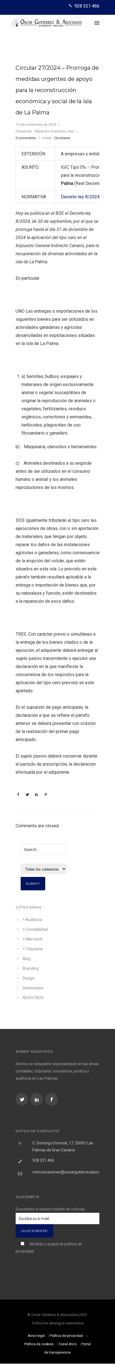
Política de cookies (39, 1344)
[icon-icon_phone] (71, 6)
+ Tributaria (33, 949)
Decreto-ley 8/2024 (80, 196)
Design (29, 978)
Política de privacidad (66, 1336)
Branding (31, 968)
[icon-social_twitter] (23, 1099)
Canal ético (67, 1344)
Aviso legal (36, 1336)
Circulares (62, 138)
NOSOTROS (33, 997)
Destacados (33, 988)
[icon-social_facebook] (51, 1099)
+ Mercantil (32, 939)
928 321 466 (87, 6)
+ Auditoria (32, 919)
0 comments (26, 138)
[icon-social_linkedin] (37, 1099)
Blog (26, 958)
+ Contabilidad (35, 929)
